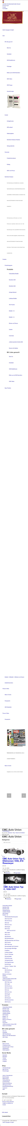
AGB (4, 1089)
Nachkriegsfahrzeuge (9, 962)
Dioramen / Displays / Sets (10, 966)
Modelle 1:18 (11, 311)
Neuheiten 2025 (12, 279)
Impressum (5, 1088)
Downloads (7, 152)
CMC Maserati (8, 936)
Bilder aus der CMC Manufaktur (15, 375)
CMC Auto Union (8, 924)
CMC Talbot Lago (8, 982)
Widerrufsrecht (6, 1078)
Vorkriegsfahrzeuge (9, 960)
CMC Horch (7, 972)
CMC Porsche (8, 942)
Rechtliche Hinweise (9, 176)
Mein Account (5, 1069)
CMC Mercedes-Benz (9, 938)
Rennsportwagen (8, 956)
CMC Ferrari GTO (8, 918)
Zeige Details (17, 872)
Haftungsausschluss (7, 1084)
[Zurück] (9, 795)
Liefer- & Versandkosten (7, 1075)
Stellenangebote (6, 1050)
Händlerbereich (6, 1048)
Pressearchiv (7, 719)
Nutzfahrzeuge (8, 964)
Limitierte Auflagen (8, 952)
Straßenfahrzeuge (8, 958)
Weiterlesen (7, 872)
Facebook (5, 1059)
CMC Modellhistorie (13, 369)
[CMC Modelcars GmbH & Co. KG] (13, 24)
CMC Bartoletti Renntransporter (11, 916)
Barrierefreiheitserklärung (8, 1086)
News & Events (8, 765)
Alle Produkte (12, 304)
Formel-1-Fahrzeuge (9, 954)
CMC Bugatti (7, 926)
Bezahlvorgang (6, 1077)
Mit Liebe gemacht (8, 41)
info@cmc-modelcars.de (8, 1103)
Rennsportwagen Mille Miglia (11, 948)
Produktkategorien (8, 265)
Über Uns (11, 356)
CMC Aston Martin (8, 988)
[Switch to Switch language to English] (3, 1)
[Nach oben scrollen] (0, 1125)
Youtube (4, 1058)
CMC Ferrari (7, 928)
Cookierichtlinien (6, 1081)
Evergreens (7, 950)
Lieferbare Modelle (13, 298)
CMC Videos (11, 381)
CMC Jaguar (7, 932)
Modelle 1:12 (11, 317)
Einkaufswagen (6, 1071)
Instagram (5, 1061)
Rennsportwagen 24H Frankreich (11, 946)
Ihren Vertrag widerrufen (9, 1101)
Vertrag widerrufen (6, 1080)
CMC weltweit (5, 1112)
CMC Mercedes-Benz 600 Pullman (12, 940)
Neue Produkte (8, 388)
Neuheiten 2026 (12, 286)
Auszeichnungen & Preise (8, 1046)
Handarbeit (11, 362)
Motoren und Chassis (13, 323)
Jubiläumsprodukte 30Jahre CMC (16, 342)
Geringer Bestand (12, 292)
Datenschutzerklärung (7, 1083)
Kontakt (4, 7)
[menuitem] (14, 1)
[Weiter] (24, 795)
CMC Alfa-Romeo (8, 920)
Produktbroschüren (6, 1045)
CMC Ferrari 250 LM (11, 930)
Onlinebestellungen (6, 1068)
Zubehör (10, 329)
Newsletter (5, 1055)
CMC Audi (7, 922)
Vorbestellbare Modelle (13, 273)
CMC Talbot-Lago (8, 944)
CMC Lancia (7, 934)
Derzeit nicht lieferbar (13, 348)
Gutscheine (11, 335)
